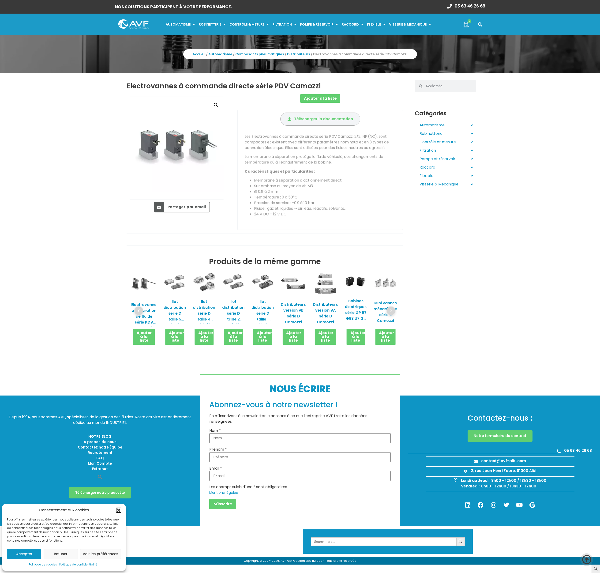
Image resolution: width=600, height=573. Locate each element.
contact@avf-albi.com (503, 461)
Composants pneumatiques (259, 54)
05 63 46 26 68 (470, 6)
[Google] (532, 505)
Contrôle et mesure (438, 142)
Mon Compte (100, 463)
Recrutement (100, 452)
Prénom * (218, 449)
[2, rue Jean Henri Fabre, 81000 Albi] (465, 471)
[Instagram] (493, 505)
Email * (215, 468)
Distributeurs (298, 54)
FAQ (100, 458)
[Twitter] (506, 505)
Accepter (24, 553)
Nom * (215, 431)
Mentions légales (223, 492)
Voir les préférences (100, 553)
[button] (118, 510)
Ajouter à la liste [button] (144, 336)
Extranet (100, 468)
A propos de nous (100, 441)
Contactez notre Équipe (100, 447)
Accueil (199, 54)
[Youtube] (519, 505)
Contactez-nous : (500, 418)
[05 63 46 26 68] (449, 4)
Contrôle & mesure (246, 24)
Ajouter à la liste (320, 98)
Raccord (350, 24)
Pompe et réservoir (437, 159)
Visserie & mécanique (408, 24)
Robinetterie (210, 24)
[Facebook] (481, 505)
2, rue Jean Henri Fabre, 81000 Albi (503, 470)
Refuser (61, 553)
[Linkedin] (468, 505)
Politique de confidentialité (78, 564)
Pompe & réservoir (317, 24)
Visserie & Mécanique (439, 184)
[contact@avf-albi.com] (476, 462)
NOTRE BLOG (100, 436)
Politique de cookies (43, 564)
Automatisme (178, 24)
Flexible (374, 24)
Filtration (282, 24)
